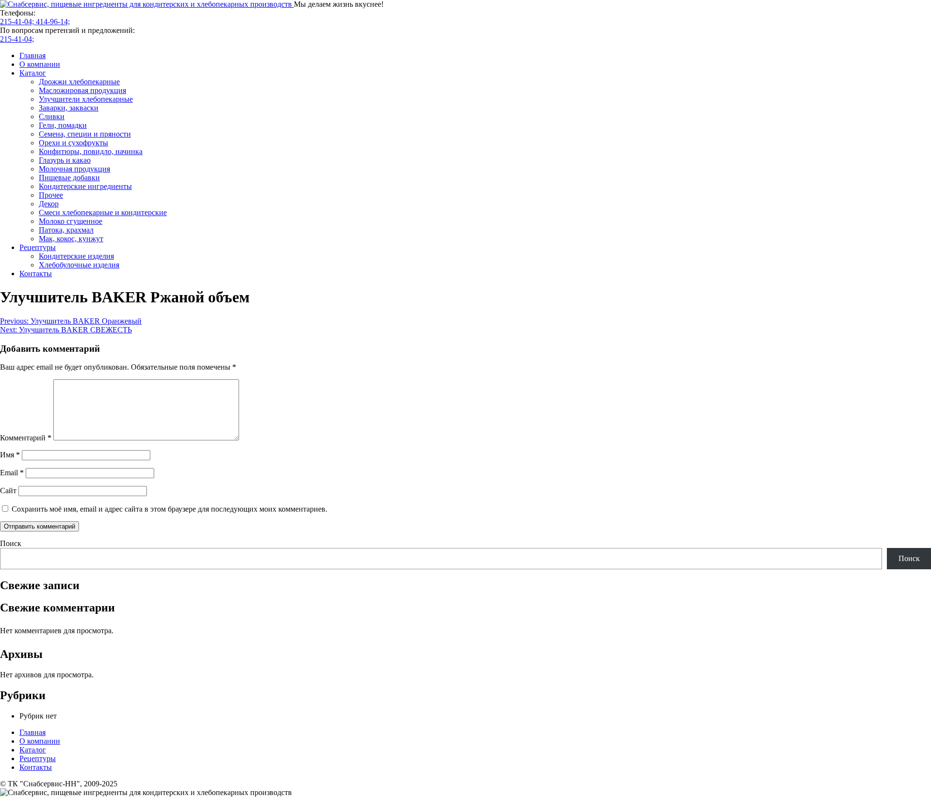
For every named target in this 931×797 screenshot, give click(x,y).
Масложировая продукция (82, 90)
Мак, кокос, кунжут (71, 238)
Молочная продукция (74, 169)
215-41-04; (18, 21)
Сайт (8, 490)
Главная (32, 55)
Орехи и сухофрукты (73, 143)
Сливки (51, 116)
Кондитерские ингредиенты (85, 186)
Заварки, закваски (68, 108)
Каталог (32, 73)
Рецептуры (37, 247)
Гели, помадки (63, 125)
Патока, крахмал (66, 230)
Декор (49, 204)
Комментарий (25, 438)
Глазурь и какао (65, 160)
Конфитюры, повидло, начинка (91, 151)
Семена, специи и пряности (85, 134)
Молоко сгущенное (70, 221)
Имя (10, 455)
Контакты (35, 273)
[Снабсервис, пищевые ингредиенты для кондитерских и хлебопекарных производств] (147, 4)
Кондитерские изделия (76, 256)
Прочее (51, 195)
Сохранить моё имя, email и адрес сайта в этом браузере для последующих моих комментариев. (169, 509)
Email (12, 473)
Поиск (10, 543)
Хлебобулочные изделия (79, 265)
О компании (39, 64)
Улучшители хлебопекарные (86, 99)
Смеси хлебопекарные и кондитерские (103, 212)
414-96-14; (53, 21)
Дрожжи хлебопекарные (79, 82)
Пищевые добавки (69, 177)
